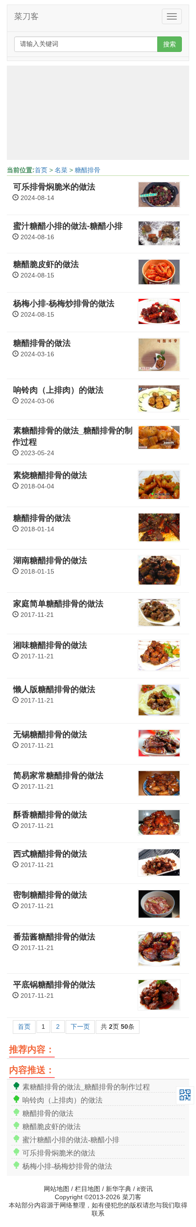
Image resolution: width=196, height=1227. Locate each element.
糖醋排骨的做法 (42, 343)
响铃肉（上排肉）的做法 (58, 390)
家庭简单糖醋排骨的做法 (58, 603)
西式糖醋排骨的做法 (50, 853)
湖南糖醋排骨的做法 (50, 560)
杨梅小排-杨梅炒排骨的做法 (63, 303)
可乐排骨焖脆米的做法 (54, 186)
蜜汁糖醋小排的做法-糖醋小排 (68, 226)
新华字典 (118, 1188)
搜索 (169, 44)
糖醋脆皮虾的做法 (46, 264)
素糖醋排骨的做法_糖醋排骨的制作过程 (86, 1086)
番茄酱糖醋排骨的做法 (54, 936)
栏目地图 (87, 1188)
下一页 (80, 1026)
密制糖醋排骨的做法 (50, 894)
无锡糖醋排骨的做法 (50, 734)
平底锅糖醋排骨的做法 (54, 984)
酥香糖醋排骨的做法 (50, 814)
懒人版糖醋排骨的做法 (54, 689)
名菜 (61, 170)
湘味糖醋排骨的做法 (50, 645)
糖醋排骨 (87, 170)
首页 (41, 170)
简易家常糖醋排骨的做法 (58, 775)
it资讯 (145, 1188)
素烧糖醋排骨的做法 (50, 475)
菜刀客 (26, 16)
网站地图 (56, 1188)
